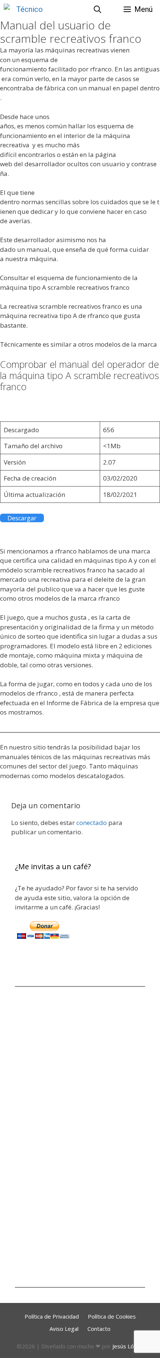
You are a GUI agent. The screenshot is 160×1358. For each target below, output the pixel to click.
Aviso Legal (64, 1328)
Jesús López (128, 1346)
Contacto (99, 1328)
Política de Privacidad (52, 1316)
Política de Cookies (112, 1316)
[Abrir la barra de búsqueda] (97, 9)
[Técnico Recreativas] (23, 9)
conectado (91, 822)
